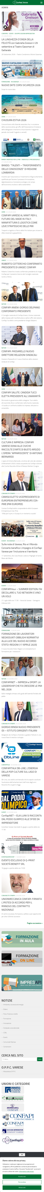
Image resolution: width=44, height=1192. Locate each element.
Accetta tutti (22, 1176)
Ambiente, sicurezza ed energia (13, 1005)
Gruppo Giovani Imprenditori (25, 33)
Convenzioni (7, 1047)
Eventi (11, 33)
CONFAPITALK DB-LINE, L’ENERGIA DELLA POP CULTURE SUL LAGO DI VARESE (20, 772)
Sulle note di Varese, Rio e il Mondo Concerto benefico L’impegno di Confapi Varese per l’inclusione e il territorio (22, 548)
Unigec (4, 260)
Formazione (6, 82)
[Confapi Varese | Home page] (20, 2)
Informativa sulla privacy (26, 1171)
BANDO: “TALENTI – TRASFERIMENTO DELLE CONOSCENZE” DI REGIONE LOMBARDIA (21, 169)
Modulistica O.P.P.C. (9, 1071)
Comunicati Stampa (8, 493)
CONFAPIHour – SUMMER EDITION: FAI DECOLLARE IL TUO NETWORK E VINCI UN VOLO (22, 593)
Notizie (4, 304)
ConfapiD (5, 33)
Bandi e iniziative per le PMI (11, 159)
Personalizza (22, 1182)
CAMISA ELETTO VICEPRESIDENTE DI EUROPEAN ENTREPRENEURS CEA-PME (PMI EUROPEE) (21, 501)
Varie (3, 117)
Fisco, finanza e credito (10, 1014)
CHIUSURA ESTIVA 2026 (14, 120)
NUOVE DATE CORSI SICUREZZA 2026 (21, 85)
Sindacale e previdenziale (31, 159)
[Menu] (41, 2)
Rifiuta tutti (22, 1187)
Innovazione (7, 1023)
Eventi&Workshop (8, 857)
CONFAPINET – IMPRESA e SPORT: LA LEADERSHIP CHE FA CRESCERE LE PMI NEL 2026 (22, 686)
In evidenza (15, 82)
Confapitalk (6, 765)
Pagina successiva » (34, 923)
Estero (5, 1009)
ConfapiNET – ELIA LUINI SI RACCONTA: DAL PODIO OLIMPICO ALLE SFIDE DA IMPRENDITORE (22, 819)
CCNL (5, 1033)
